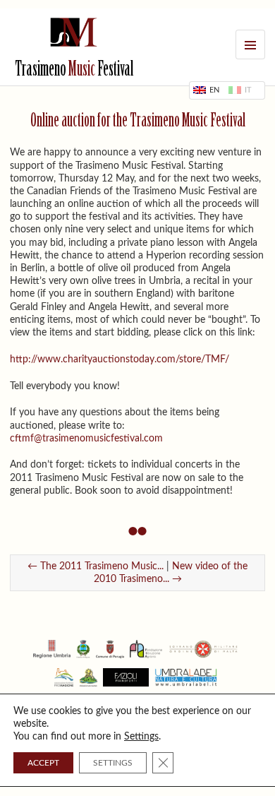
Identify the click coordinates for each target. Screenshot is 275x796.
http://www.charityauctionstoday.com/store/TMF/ (119, 359)
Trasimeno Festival (74, 71)
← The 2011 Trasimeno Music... (96, 566)
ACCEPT (43, 763)
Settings (141, 737)
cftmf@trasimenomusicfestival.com (86, 439)
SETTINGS (113, 763)
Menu (250, 44)
